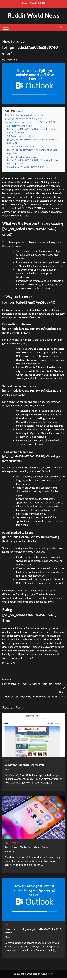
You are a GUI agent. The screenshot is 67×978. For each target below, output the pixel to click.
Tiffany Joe (11, 59)
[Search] (60, 27)
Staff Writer (9, 851)
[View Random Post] (55, 27)
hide (19, 111)
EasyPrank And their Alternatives (24, 764)
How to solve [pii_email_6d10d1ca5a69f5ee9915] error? (33, 930)
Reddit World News (33, 15)
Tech (15, 663)
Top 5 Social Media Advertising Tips (26, 847)
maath (7, 769)
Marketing (17, 843)
